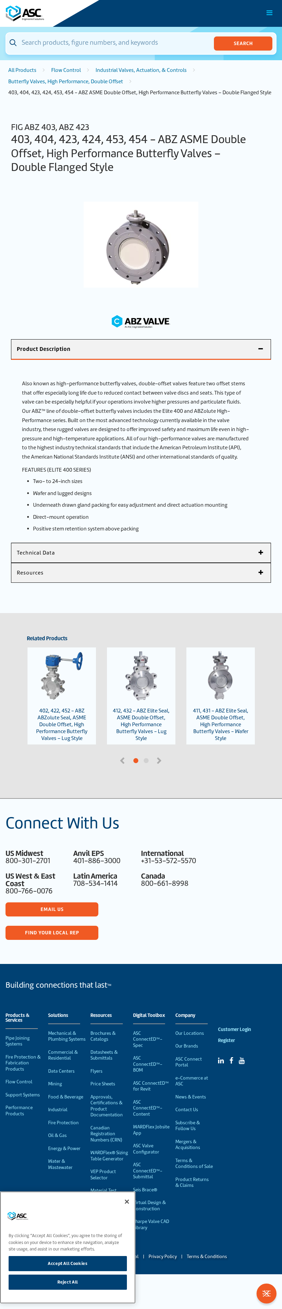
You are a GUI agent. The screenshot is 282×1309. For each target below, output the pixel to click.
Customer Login (234, 1029)
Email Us (52, 909)
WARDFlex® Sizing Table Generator (109, 1156)
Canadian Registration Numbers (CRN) (106, 1134)
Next (159, 760)
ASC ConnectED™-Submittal (147, 1171)
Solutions (58, 1015)
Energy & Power (64, 1148)
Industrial (57, 1110)
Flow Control (66, 70)
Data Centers (61, 1071)
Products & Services (18, 1018)
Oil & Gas (57, 1135)
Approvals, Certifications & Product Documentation (106, 1106)
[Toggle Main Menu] (269, 13)
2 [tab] (172, 761)
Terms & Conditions (207, 1256)
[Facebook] (231, 1060)
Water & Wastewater (60, 1164)
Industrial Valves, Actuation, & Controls (141, 70)
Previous (123, 760)
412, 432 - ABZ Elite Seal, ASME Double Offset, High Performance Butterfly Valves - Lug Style (141, 724)
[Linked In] (221, 1060)
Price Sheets (102, 1084)
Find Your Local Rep (52, 933)
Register (226, 1040)
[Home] (44, 13)
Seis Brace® (145, 1190)
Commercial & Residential (63, 1055)
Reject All (67, 1282)
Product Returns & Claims (192, 1183)
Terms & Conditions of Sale (194, 1164)
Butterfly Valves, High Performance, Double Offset (65, 81)
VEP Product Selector (103, 1175)
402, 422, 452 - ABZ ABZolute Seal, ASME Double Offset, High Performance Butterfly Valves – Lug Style (61, 724)
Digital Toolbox (149, 1015)
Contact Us (186, 1110)
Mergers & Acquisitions (187, 1145)
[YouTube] (242, 1060)
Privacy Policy (163, 1256)
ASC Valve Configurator (146, 1149)
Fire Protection (63, 1123)
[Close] (126, 1201)
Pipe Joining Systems (18, 1041)
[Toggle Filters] (266, 1293)
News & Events (190, 1097)
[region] (67, 1247)
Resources (101, 1015)
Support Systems (23, 1095)
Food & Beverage (65, 1097)
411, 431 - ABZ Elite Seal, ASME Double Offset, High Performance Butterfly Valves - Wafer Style (220, 724)
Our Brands (186, 1046)
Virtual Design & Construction (149, 1206)
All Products (22, 70)
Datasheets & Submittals (104, 1055)
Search (243, 43)
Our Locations (189, 1033)
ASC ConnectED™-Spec (147, 1039)
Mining (55, 1084)
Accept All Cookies (68, 1263)
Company (185, 1015)
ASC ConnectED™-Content (147, 1108)
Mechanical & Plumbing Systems (67, 1036)
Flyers (96, 1071)
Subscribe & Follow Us (187, 1126)
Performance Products (19, 1111)
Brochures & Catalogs (103, 1036)
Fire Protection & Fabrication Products (23, 1063)
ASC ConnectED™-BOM (147, 1064)
